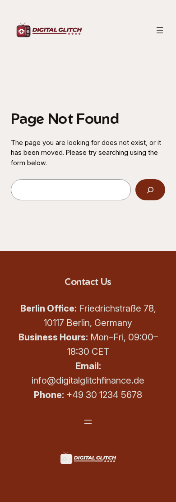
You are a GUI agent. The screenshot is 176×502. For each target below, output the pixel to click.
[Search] (150, 189)
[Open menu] (159, 30)
